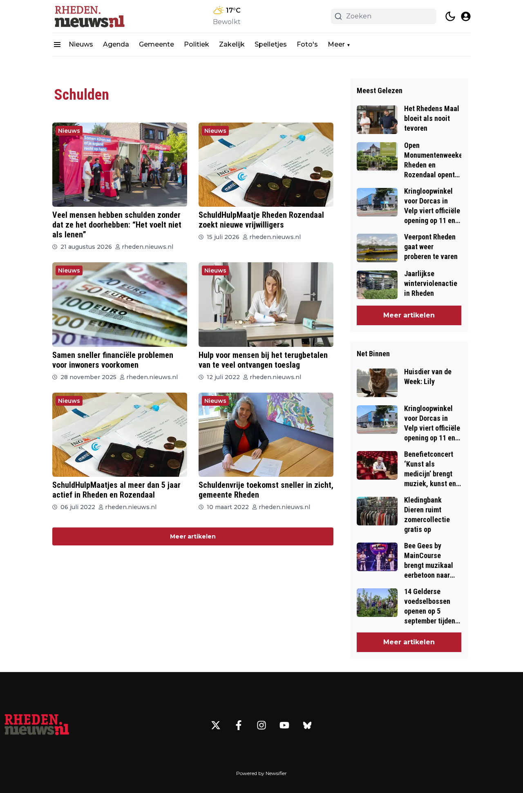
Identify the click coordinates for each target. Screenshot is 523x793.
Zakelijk (232, 44)
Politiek (196, 44)
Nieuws (81, 44)
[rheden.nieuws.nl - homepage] (89, 16)
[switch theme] (450, 16)
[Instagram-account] (261, 725)
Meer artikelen (193, 536)
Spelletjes (271, 44)
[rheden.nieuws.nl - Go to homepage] (37, 725)
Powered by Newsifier (261, 773)
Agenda (116, 44)
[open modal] (466, 16)
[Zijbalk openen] (57, 44)
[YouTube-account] (284, 725)
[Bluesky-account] (307, 725)
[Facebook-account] (239, 725)
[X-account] (216, 725)
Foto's (307, 44)
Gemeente (156, 44)
